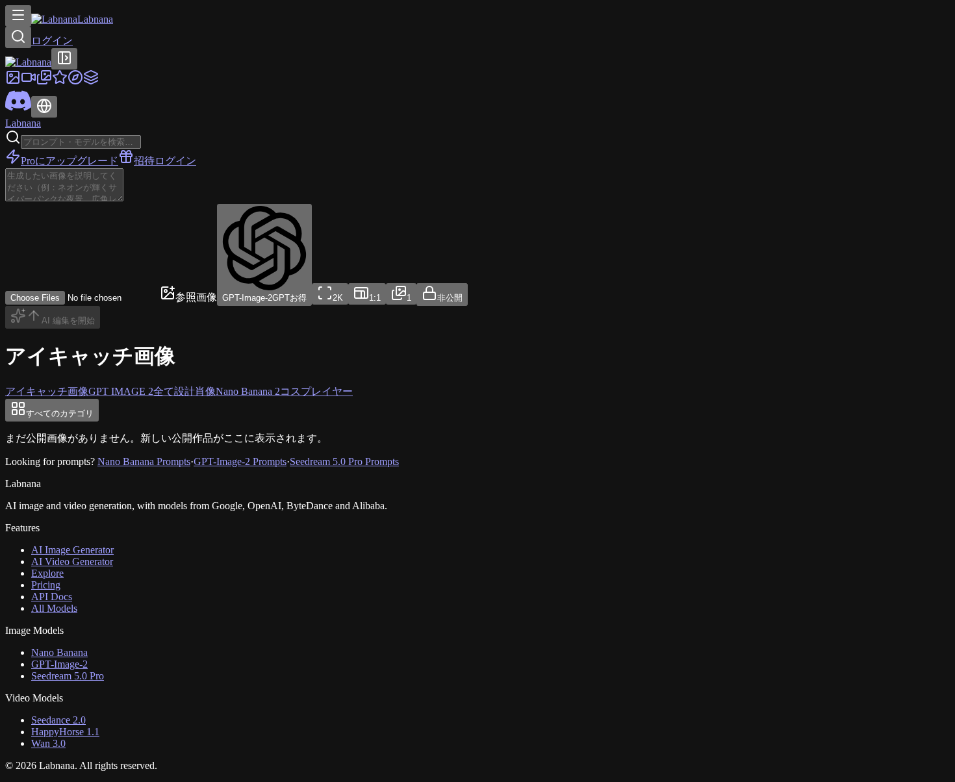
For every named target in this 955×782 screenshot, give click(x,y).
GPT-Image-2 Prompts (240, 461)
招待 (144, 160)
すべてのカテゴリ (60, 413)
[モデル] (91, 81)
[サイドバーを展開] (64, 58)
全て (163, 391)
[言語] (44, 107)
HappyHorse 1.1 (65, 731)
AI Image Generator (72, 549)
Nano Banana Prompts (143, 461)
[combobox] (330, 294)
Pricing (45, 584)
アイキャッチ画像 (46, 391)
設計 (184, 391)
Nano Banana (59, 652)
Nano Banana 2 (248, 391)
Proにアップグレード (69, 160)
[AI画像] (13, 81)
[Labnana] (28, 62)
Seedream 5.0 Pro (67, 675)
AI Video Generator (72, 561)
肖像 (205, 391)
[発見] (75, 81)
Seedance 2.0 (58, 719)
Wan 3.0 (48, 743)
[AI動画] (28, 81)
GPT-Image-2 (59, 664)
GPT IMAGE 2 (120, 391)
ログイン (52, 40)
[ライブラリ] (44, 81)
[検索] (18, 37)
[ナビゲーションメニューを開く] (18, 16)
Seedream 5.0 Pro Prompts (344, 461)
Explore (47, 573)
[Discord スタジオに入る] (18, 110)
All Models (54, 608)
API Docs (51, 596)
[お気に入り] (60, 81)
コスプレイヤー (316, 391)
